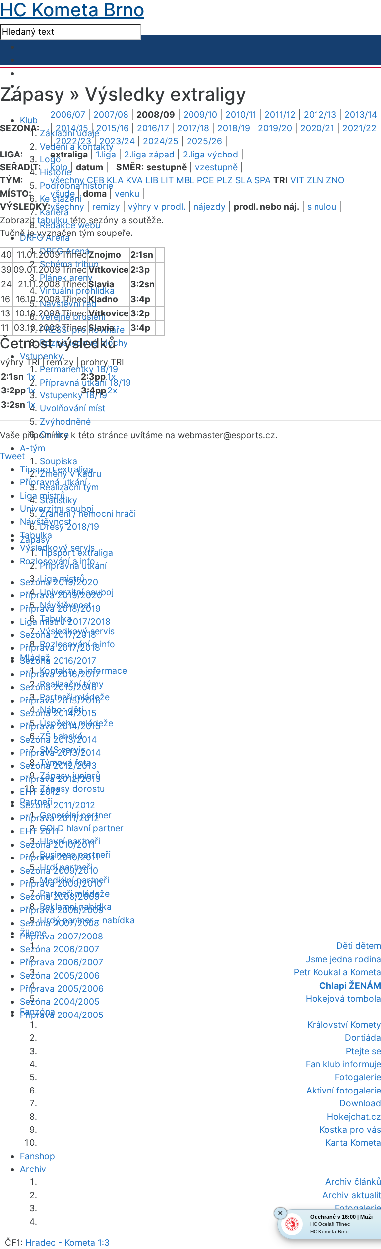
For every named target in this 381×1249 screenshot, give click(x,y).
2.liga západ (149, 154)
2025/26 (204, 141)
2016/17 (153, 128)
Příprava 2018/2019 (60, 608)
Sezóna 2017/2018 (58, 634)
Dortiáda (363, 1037)
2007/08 (110, 114)
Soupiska (58, 461)
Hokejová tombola (343, 998)
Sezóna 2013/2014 (58, 739)
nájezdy (209, 206)
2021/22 (359, 128)
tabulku (52, 220)
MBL (185, 180)
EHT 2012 (40, 791)
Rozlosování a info (57, 561)
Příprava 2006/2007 (61, 962)
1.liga (106, 154)
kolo (59, 167)
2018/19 (233, 128)
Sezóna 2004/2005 (60, 1001)
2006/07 (67, 114)
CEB (95, 180)
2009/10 (200, 114)
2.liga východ (210, 154)
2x (112, 390)
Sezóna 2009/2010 (59, 870)
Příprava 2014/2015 (60, 726)
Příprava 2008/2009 (62, 910)
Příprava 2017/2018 (60, 647)
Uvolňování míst (72, 408)
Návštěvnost (45, 521)
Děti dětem (358, 945)
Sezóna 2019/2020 (59, 582)
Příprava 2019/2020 (61, 595)
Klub (29, 120)
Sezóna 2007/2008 (59, 923)
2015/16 (112, 128)
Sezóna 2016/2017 (58, 660)
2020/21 (317, 128)
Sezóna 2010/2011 (57, 844)
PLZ (225, 180)
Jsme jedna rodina (343, 959)
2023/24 (117, 141)
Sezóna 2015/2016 (58, 687)
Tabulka (36, 535)
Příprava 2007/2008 (61, 936)
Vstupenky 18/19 (73, 395)
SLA (243, 180)
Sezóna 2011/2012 (57, 805)
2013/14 (360, 114)
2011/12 (280, 114)
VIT (297, 180)
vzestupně (216, 167)
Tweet (12, 456)
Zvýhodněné (65, 421)
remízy (106, 206)
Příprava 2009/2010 (61, 883)
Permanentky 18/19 (79, 369)
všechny (67, 180)
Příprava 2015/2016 (60, 700)
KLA (115, 180)
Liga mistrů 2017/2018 (65, 621)
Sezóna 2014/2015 (58, 713)
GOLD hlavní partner (82, 828)
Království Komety (344, 1024)
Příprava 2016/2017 (60, 674)
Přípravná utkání (53, 482)
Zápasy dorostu (72, 788)
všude (62, 193)
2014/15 (72, 128)
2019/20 (275, 128)
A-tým (32, 448)
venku (127, 193)
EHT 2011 (39, 831)
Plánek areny (66, 277)
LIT (167, 180)
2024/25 (161, 141)
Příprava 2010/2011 (59, 857)
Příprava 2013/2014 (60, 752)
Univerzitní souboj (57, 508)
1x (31, 376)
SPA (262, 180)
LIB (151, 180)
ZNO (335, 180)
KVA (134, 180)
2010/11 (240, 114)
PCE (205, 180)
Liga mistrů (42, 495)
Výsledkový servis (57, 548)
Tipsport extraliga (56, 469)
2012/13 (320, 114)
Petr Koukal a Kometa (337, 972)
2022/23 (73, 141)
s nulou (321, 206)
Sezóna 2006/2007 (59, 949)
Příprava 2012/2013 (60, 779)
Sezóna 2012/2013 (58, 765)
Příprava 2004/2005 (62, 1015)
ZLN (315, 180)
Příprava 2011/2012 (59, 818)
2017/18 (193, 128)
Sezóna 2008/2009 (60, 896)
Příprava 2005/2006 (62, 988)
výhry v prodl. (157, 206)
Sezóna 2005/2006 (60, 975)
